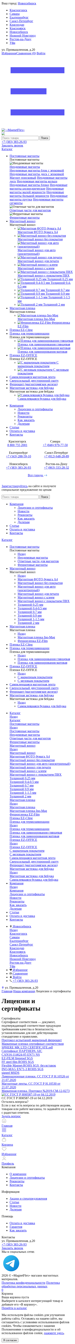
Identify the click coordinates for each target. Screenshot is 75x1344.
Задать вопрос (11, 1116)
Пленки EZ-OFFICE (23, 847)
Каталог (7, 540)
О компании (18, 1174)
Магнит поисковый (23, 177)
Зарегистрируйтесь (15, 486)
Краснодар (17, 24)
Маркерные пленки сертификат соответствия (33, 1043)
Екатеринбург (19, 17)
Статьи (14, 427)
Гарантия (16, 1226)
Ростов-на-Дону (20, 39)
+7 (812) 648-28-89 (56, 456)
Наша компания (24, 991)
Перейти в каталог (14, 1308)
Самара (15, 14)
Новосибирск (27, 3)
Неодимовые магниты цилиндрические (38, 186)
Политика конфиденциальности (23, 1282)
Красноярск (18, 28)
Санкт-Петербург (21, 21)
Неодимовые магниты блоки (29, 185)
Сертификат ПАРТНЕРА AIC (22, 1051)
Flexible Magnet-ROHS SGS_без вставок (29, 1065)
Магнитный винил (22, 753)
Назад (22, 554)
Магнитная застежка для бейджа (32, 876)
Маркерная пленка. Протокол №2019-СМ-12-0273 (36, 1091)
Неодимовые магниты (25, 167)
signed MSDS (10, 1072)
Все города (36, 475)
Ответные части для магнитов (30, 210)
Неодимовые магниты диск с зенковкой (37, 174)
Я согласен (10, 1340)
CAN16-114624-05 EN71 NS (21, 1054)
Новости (23, 413)
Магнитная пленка (22, 807)
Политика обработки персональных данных (31, 1284)
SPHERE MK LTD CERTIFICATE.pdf (27, 1047)
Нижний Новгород (23, 35)
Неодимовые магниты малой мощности (37, 190)
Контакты (16, 434)
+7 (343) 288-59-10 (18, 456)
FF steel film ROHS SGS (18, 1062)
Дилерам (24, 423)
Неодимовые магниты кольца (37, 181)
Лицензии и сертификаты (35, 409)
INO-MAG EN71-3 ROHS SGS (22, 1069)
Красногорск (18, 10)
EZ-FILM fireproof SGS (17, 1058)
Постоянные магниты (24, 731)
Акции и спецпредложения (28, 1198)
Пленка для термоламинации (29, 829)
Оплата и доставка (22, 431)
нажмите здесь (54, 1333)
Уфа (12, 42)
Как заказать (26, 420)
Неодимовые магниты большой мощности (37, 193)
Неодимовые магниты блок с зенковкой (37, 170)
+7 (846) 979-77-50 (55, 445)
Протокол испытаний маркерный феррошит (32, 1040)
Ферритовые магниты (25, 217)
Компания (16, 405)
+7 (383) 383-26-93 (14, 142)
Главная (7, 991)
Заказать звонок (12, 145)
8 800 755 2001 (17, 445)
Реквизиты (25, 416)
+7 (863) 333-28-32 (56, 467)
